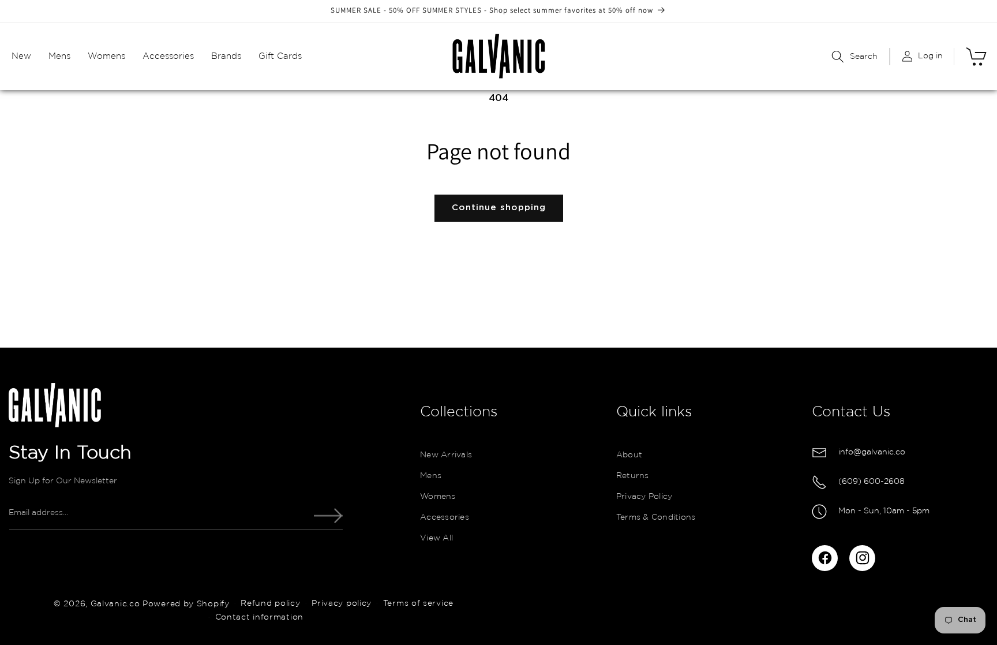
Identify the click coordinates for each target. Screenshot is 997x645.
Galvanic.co (115, 603)
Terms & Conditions (656, 517)
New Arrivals (446, 455)
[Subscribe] (328, 516)
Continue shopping (499, 207)
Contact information (259, 617)
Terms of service (418, 603)
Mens (430, 476)
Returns (632, 476)
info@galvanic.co (871, 452)
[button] (21, 56)
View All (436, 538)
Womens (438, 497)
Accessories (444, 517)
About (629, 455)
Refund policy (270, 603)
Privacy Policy (644, 497)
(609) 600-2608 (871, 481)
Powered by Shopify (186, 603)
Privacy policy (342, 603)
